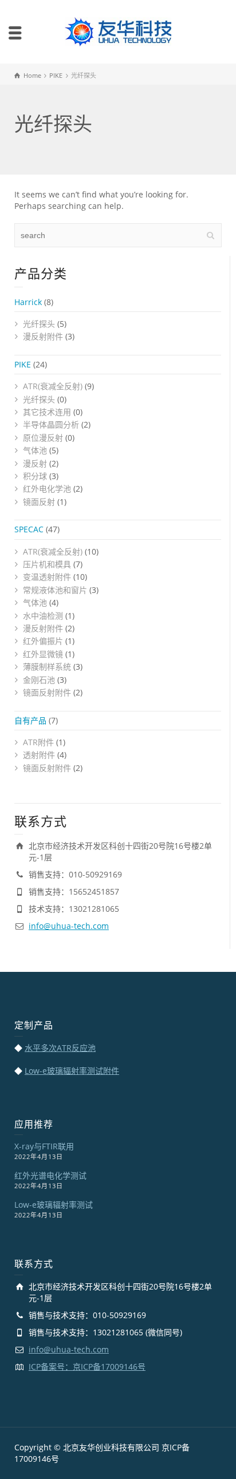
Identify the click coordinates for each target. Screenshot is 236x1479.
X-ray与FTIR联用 (44, 1146)
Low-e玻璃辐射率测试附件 (72, 1070)
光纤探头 (39, 323)
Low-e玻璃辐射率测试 (53, 1204)
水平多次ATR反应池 (60, 1047)
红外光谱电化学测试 (50, 1175)
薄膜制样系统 (47, 666)
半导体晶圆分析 (51, 424)
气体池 (35, 450)
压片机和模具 (47, 564)
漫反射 (35, 463)
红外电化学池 (47, 488)
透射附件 (39, 754)
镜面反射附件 (47, 692)
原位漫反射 (43, 437)
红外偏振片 (43, 640)
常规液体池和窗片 (55, 589)
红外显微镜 (43, 653)
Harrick (28, 301)
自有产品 (30, 720)
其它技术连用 (47, 411)
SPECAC (29, 529)
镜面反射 (39, 501)
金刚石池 (39, 679)
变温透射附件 (47, 576)
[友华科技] (118, 30)
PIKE (22, 364)
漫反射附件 (43, 336)
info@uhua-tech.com (69, 925)
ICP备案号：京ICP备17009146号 (87, 1366)
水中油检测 (43, 615)
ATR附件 (38, 742)
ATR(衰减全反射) (52, 386)
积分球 (35, 475)
